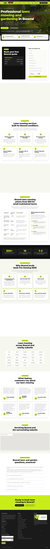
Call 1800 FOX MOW (15, 331)
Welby (17, 357)
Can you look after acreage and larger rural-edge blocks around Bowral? (19, 482)
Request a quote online (30, 505)
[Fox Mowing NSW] (7, 3)
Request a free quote (5, 331)
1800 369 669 (3, 530)
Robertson (40, 354)
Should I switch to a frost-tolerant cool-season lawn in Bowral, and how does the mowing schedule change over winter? (25, 468)
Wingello (33, 357)
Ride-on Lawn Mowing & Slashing (22, 519)
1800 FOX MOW (4, 528)
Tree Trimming (19, 532)
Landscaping (19, 529)
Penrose (33, 354)
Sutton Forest (9, 357)
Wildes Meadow (25, 357)
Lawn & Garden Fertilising (21, 522)
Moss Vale (25, 362)
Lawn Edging (19, 516)
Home (1, 8)
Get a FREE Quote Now (38, 76)
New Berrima (33, 362)
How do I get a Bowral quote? (12, 489)
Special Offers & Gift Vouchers (39, 0)
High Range (9, 362)
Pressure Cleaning (20, 535)
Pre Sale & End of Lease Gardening (22, 526)
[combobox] (38, 66)
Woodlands (17, 365)
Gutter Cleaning (20, 531)
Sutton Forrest (9, 365)
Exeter (9, 354)
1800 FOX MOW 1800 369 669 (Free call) (7, 0)
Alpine (41, 357)
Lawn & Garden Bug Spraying (21, 525)
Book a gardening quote (5, 188)
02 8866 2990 (3, 531)
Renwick (41, 362)
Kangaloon (25, 354)
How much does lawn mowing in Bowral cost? (15, 475)
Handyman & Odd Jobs (21, 528)
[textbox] (38, 66)
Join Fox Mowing (45, 0)
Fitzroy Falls (17, 354)
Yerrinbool (25, 365)
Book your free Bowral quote (33, 112)
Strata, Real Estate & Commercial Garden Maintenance (25, 538)
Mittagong (17, 362)
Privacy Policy (46, 547)
